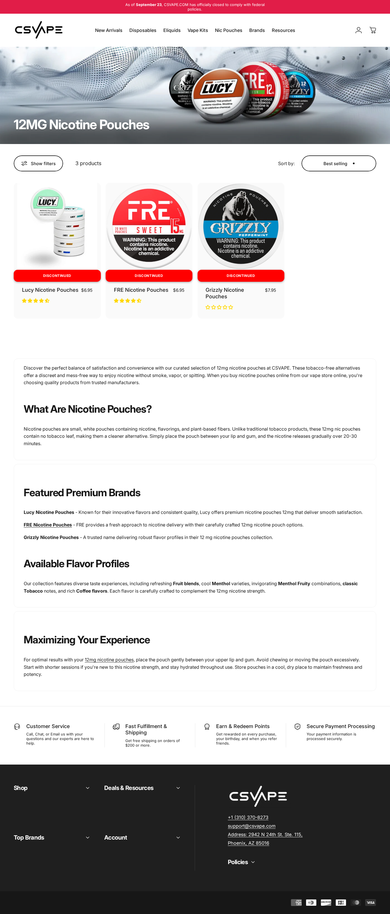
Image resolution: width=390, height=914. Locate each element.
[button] (36, 300)
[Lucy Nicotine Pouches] (57, 226)
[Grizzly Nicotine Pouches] (241, 226)
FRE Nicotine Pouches (141, 290)
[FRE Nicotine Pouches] (149, 226)
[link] (265, 834)
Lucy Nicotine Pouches (50, 290)
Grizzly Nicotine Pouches (225, 293)
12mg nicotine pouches (109, 659)
